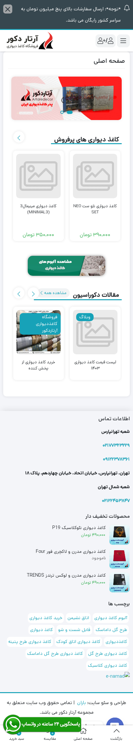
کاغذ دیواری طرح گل (107, 653)
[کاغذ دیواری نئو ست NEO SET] (95, 176)
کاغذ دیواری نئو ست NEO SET (95, 209)
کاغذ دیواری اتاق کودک (78, 641)
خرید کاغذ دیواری (45, 618)
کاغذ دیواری (41, 630)
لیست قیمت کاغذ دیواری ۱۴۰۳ (95, 365)
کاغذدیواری (116, 641)
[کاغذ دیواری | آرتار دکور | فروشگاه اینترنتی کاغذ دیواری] (29, 40)
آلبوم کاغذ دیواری (110, 618)
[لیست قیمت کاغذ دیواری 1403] (95, 332)
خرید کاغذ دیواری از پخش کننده (38, 365)
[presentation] (19, 137)
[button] (69, 112)
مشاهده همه (54, 293)
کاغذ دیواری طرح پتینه (29, 641)
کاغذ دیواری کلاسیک (107, 665)
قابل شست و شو (74, 630)
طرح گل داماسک (111, 630)
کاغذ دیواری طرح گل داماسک (55, 653)
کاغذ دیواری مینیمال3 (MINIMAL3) (38, 209)
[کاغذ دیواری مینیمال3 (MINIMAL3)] (38, 176)
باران (81, 702)
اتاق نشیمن (78, 618)
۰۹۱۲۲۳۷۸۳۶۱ (116, 459)
